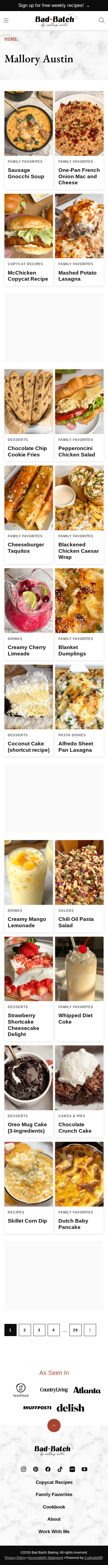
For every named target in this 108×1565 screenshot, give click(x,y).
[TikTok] (60, 1469)
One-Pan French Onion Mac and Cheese (79, 176)
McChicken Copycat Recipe (28, 276)
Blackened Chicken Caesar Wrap (78, 551)
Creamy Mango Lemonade (27, 922)
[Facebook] (48, 1469)
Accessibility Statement (45, 1558)
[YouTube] (84, 1469)
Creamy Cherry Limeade (27, 650)
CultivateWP (93, 1558)
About (54, 1519)
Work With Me (54, 1531)
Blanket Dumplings (72, 650)
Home (10, 39)
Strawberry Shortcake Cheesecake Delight (23, 1025)
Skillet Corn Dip (27, 1221)
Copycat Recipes (54, 1482)
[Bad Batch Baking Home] (56, 20)
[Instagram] (23, 1469)
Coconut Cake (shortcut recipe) (29, 747)
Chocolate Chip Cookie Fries (27, 451)
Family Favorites (54, 1494)
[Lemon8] (72, 1469)
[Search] (102, 20)
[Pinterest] (36, 1469)
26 (75, 1330)
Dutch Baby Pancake (73, 1224)
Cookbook (54, 1507)
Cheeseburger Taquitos (26, 548)
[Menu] (6, 20)
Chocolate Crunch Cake (75, 1128)
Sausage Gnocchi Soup (26, 173)
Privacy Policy (15, 1558)
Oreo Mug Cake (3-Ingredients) (27, 1128)
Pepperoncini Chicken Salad (76, 451)
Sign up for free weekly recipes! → (54, 5)
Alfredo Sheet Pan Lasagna (75, 747)
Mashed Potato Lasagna (77, 276)
